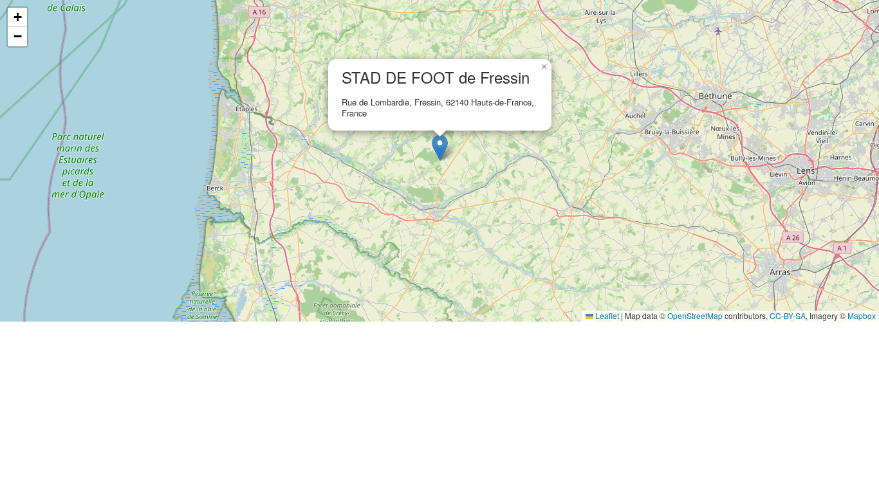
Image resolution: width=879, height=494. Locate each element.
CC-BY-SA (788, 315)
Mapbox (861, 315)
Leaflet (606, 315)
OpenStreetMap (695, 315)
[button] (440, 147)
